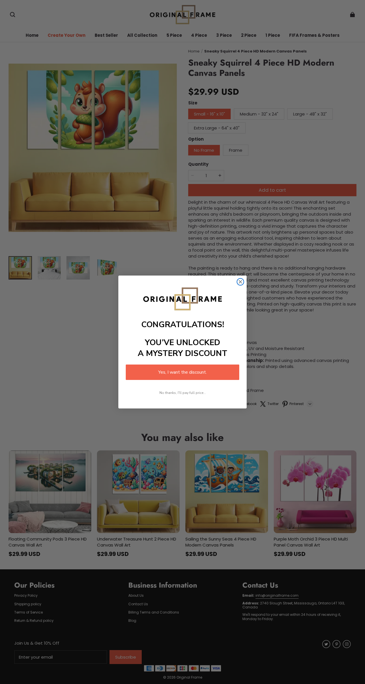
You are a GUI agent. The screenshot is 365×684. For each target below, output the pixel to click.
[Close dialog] (240, 281)
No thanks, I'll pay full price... (182, 392)
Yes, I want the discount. (182, 372)
